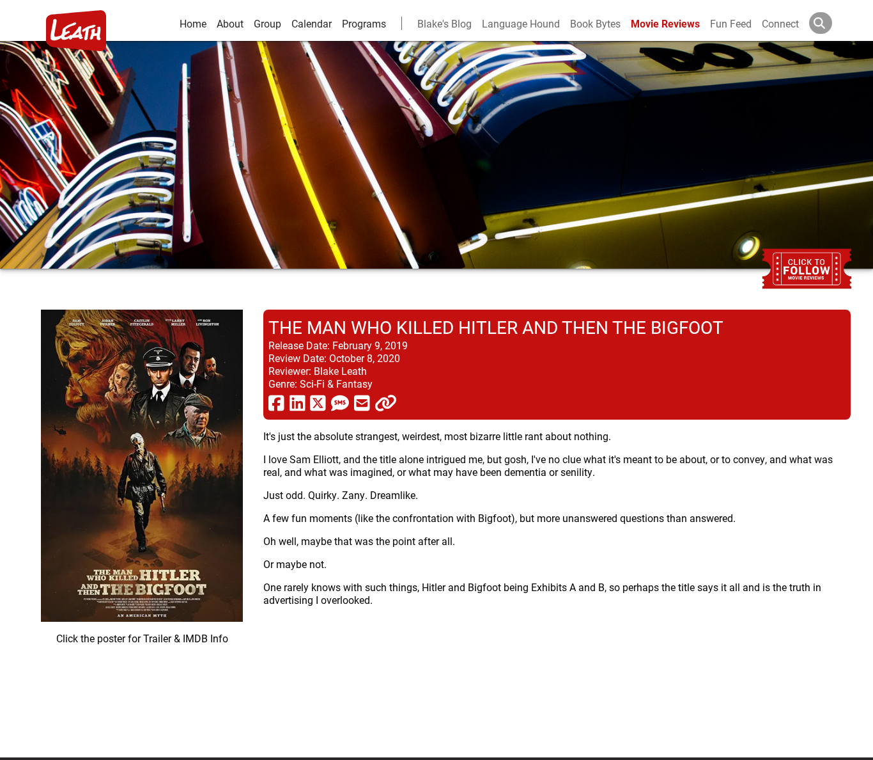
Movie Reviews (665, 23)
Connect (780, 23)
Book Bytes (595, 23)
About (230, 23)
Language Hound (521, 23)
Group (267, 23)
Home (193, 23)
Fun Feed (731, 23)
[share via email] (362, 402)
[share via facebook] (276, 402)
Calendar (311, 23)
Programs (364, 23)
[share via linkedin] (297, 402)
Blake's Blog (444, 23)
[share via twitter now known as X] (318, 402)
